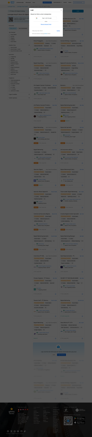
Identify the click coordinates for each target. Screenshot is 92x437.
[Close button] (61, 10)
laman (45, 33)
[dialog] (46, 22)
